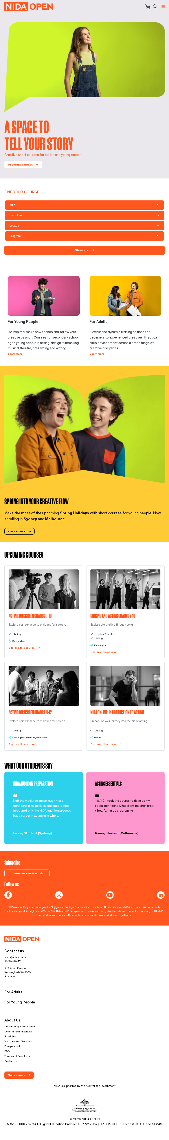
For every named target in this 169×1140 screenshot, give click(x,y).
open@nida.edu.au (15, 957)
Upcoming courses (20, 164)
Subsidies (10, 1036)
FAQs (7, 1051)
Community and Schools (18, 1031)
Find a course (17, 531)
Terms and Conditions (17, 1056)
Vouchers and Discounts (18, 1041)
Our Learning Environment (19, 1026)
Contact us (10, 1061)
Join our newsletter (24, 873)
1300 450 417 (12, 961)
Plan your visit (12, 1046)
